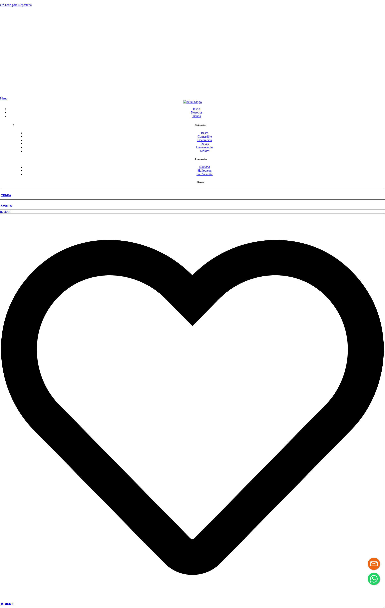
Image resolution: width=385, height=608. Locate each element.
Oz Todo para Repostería (16, 5)
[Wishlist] (192, 598)
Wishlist (7, 604)
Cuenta (6, 205)
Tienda (6, 195)
